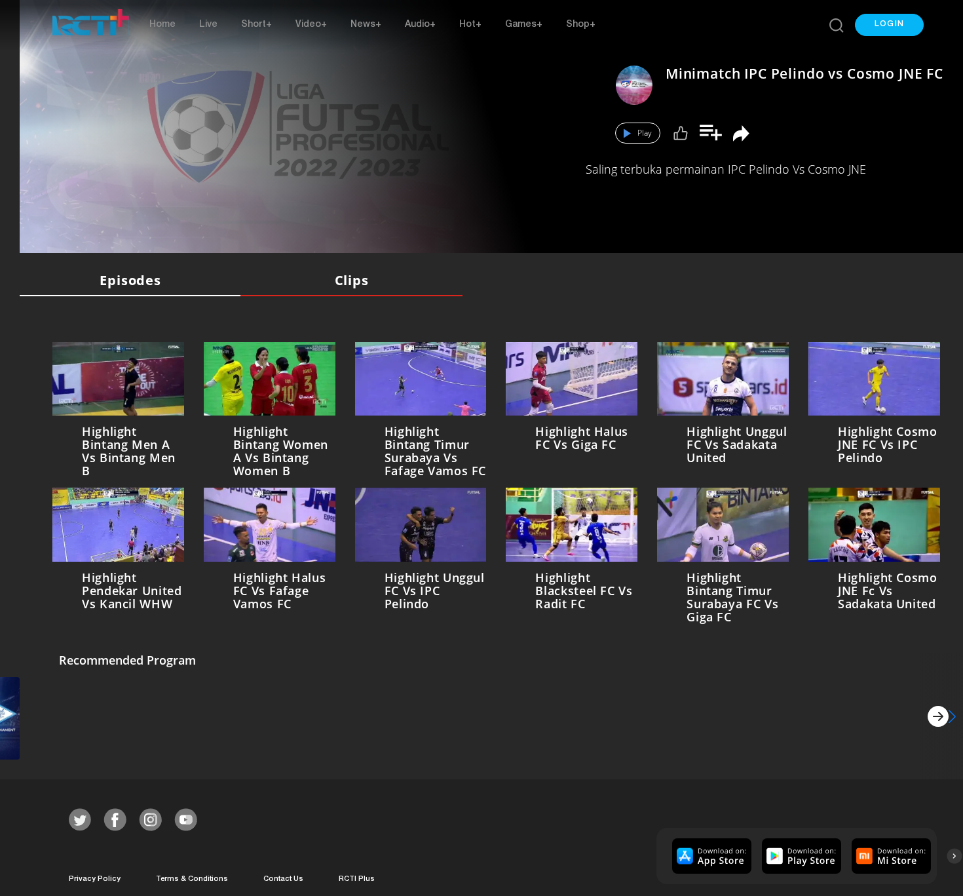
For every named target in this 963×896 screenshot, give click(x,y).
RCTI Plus (357, 876)
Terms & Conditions (192, 876)
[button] (889, 25)
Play (644, 132)
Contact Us (283, 876)
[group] (710, 852)
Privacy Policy (95, 876)
